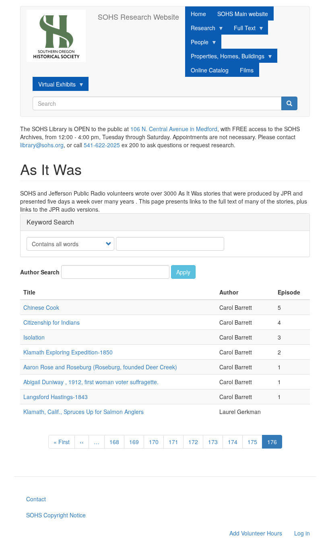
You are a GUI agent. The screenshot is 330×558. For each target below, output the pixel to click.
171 (175, 442)
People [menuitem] (196, 43)
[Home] (59, 36)
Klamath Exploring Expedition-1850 (68, 352)
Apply (183, 272)
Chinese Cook (41, 307)
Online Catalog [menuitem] (210, 70)
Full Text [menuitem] (242, 29)
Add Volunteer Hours (255, 533)
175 (254, 442)
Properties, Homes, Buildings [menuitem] (224, 57)
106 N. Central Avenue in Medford (173, 129)
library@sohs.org (42, 145)
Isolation (34, 337)
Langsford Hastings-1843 (55, 397)
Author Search (40, 272)
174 (234, 442)
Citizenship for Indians (51, 322)
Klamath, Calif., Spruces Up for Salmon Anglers (83, 412)
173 (214, 442)
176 (274, 443)
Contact (36, 499)
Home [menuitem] (198, 14)
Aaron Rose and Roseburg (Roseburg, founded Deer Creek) (100, 367)
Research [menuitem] (200, 29)
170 (155, 442)
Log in (302, 533)
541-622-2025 (102, 145)
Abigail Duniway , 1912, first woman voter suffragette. (91, 382)
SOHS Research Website (138, 16)
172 (195, 442)
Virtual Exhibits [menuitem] (54, 85)
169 (135, 442)
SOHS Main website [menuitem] (242, 14)
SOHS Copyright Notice (56, 515)
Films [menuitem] (247, 70)
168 (116, 442)
